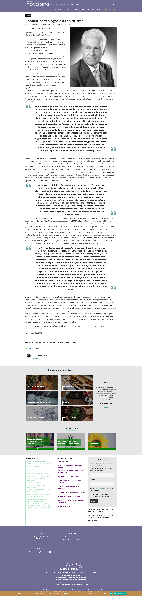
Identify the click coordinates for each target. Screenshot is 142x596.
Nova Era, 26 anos (33, 466)
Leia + (106, 407)
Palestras (66, 9)
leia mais (39, 449)
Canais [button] (92, 9)
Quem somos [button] (57, 9)
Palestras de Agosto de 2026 (37, 461)
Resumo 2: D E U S (64, 506)
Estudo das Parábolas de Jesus (69, 496)
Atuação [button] (73, 9)
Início (50, 9)
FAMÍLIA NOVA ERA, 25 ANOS (36, 483)
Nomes (28, 16)
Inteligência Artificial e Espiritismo (40, 473)
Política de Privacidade (103, 489)
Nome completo (96, 471)
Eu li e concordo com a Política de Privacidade (101, 495)
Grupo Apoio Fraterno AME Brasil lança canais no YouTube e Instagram (39, 478)
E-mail (92, 479)
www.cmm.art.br (93, 521)
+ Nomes (35, 358)
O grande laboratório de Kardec (39, 464)
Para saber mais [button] (83, 9)
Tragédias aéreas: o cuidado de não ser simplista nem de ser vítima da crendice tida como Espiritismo (40, 506)
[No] (140, 593)
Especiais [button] (99, 9)
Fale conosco (63, 461)
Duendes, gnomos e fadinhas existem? (71, 492)
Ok (111, 593)
